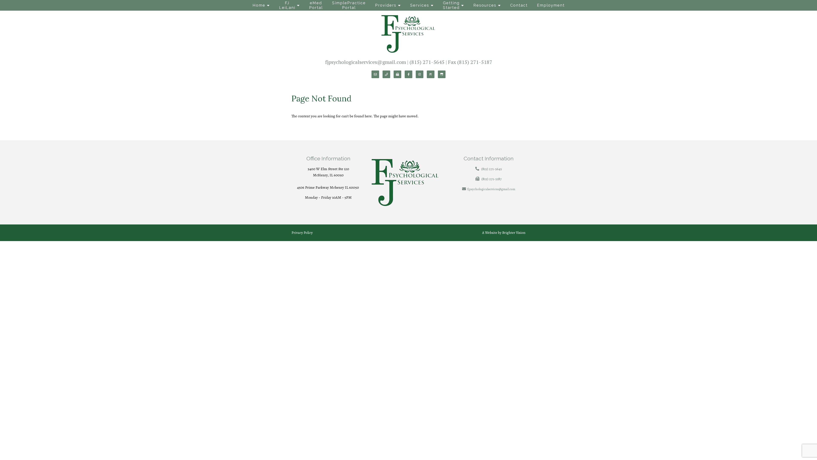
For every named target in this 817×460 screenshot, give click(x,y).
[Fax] (397, 74)
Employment (551, 5)
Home (259, 5)
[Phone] (386, 74)
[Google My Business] (442, 74)
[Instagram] (419, 74)
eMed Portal (316, 5)
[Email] (375, 74)
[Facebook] (408, 74)
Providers (385, 5)
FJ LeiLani (287, 5)
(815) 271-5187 (474, 62)
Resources (484, 5)
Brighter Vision (514, 232)
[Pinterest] (430, 74)
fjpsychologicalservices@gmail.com (365, 62)
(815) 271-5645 (427, 62)
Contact (519, 5)
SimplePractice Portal (349, 5)
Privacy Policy (302, 232)
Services (419, 5)
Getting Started (451, 5)
